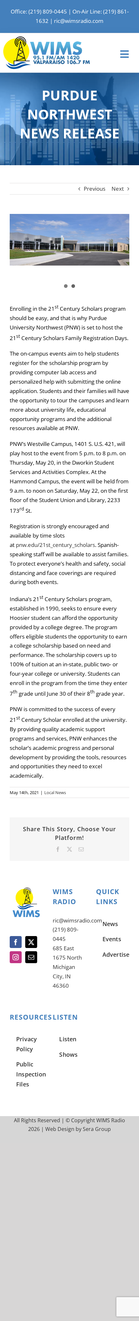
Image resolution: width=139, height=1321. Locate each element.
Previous (94, 188)
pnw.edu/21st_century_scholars (55, 545)
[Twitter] (31, 942)
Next (118, 188)
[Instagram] (16, 957)
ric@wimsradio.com (78, 21)
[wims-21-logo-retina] (46, 39)
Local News (55, 792)
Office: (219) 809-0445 (39, 11)
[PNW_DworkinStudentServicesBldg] (69, 240)
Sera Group (97, 1129)
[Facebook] (16, 942)
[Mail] (31, 957)
